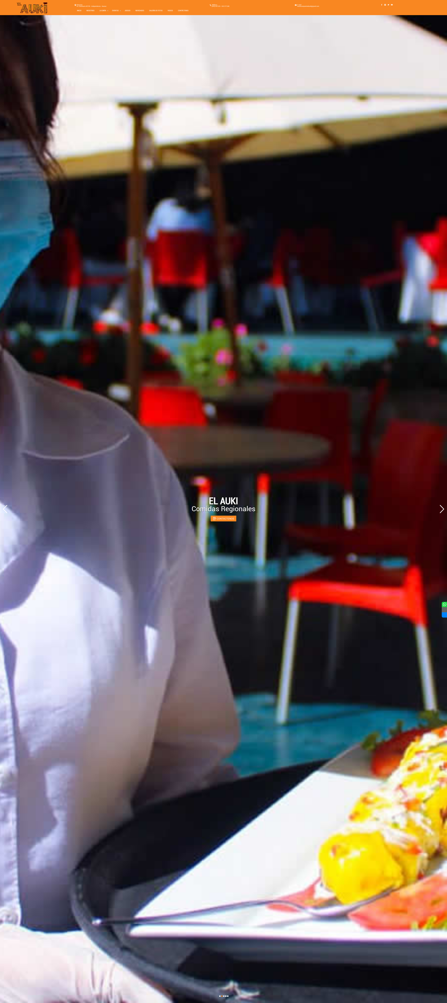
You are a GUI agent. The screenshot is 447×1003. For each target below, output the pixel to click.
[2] (222, 996)
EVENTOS (115, 11)
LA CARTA (103, 11)
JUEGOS (127, 11)
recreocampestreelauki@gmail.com (308, 6)
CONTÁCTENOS (183, 11)
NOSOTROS (90, 11)
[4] (226, 996)
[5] (228, 996)
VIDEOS (170, 11)
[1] (220, 996)
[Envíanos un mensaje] (444, 609)
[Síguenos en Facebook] (444, 615)
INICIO (79, 11)
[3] (224, 996)
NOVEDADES (139, 11)
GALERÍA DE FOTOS (156, 11)
